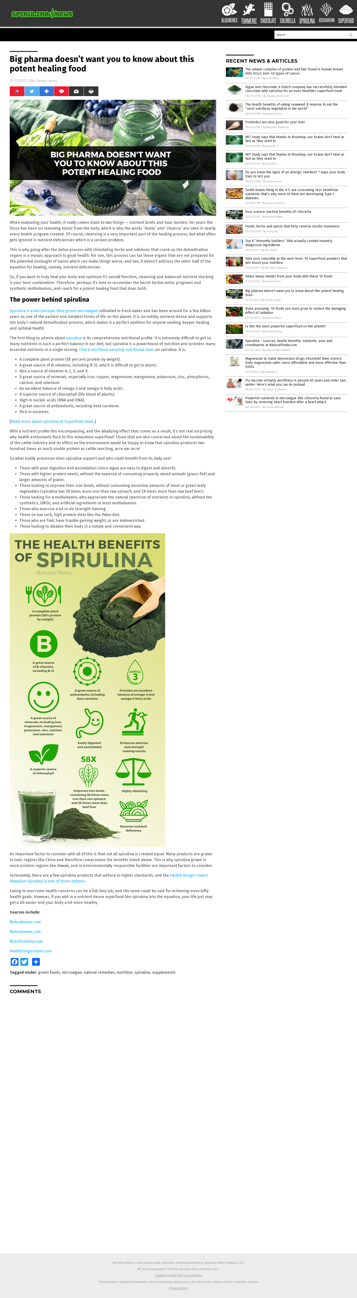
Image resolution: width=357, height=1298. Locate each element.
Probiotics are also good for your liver (275, 122)
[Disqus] (113, 1058)
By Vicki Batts (271, 78)
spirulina (74, 338)
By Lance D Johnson (275, 389)
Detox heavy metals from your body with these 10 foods (288, 276)
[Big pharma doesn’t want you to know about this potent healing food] (42, 19)
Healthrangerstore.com (31, 951)
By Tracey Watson (273, 407)
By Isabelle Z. (270, 146)
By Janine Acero (272, 113)
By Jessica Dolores (274, 203)
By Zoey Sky (270, 231)
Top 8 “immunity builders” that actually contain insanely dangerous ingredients (288, 243)
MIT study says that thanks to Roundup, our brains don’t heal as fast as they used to (294, 139)
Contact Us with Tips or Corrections (178, 1275)
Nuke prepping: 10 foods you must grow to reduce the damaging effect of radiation (295, 311)
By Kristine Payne (272, 216)
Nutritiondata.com (26, 941)
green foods (49, 972)
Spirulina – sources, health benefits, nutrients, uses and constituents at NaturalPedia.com (288, 343)
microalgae (72, 972)
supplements (164, 972)
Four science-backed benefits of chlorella (278, 212)
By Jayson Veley (272, 317)
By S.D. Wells (269, 250)
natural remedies (99, 972)
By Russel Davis (271, 281)
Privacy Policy (178, 1288)
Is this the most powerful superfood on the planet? (285, 326)
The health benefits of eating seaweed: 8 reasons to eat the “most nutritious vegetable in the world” (291, 106)
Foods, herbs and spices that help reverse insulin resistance (292, 226)
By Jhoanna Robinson (276, 96)
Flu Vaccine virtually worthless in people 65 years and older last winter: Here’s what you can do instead (295, 382)
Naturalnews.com (25, 922)
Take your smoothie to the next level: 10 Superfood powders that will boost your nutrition (296, 261)
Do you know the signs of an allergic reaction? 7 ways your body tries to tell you (295, 174)
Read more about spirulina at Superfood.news (52, 421)
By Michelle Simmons (276, 127)
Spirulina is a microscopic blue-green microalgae (53, 310)
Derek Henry (47, 81)
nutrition (124, 972)
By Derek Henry (271, 300)
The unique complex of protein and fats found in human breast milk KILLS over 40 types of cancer (294, 71)
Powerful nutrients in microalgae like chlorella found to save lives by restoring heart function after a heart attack (293, 400)
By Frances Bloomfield (276, 350)
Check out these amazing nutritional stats (116, 349)
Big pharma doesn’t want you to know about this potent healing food (294, 293)
